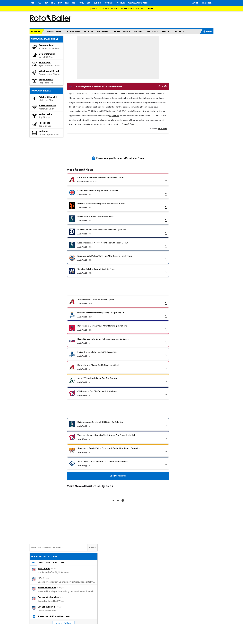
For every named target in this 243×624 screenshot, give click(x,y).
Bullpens (43, 131)
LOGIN (195, 3)
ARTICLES (88, 31)
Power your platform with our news (54, 616)
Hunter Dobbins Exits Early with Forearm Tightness (101, 229)
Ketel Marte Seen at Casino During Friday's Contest (101, 177)
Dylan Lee (114, 115)
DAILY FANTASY (103, 31)
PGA (60, 3)
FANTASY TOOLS (122, 31)
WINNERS (108, 3)
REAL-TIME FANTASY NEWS (44, 556)
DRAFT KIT (166, 31)
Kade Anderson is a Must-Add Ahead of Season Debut (102, 242)
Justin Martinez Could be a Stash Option (95, 299)
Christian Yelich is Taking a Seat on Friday (96, 269)
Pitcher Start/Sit (48, 97)
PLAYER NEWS (73, 31)
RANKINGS (138, 31)
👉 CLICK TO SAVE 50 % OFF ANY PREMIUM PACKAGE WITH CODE (121, 9)
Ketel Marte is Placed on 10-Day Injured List (98, 365)
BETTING (97, 3)
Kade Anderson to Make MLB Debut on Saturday (100, 422)
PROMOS (179, 31)
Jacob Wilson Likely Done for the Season (97, 378)
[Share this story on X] (162, 86)
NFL (32, 3)
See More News (118, 475)
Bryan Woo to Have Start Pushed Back (95, 216)
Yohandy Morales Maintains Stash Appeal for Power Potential (106, 435)
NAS (67, 3)
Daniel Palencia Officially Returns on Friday (97, 190)
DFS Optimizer (47, 53)
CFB (73, 3)
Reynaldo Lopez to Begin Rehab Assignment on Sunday (103, 338)
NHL (53, 3)
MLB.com (162, 128)
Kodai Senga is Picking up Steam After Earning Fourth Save (104, 255)
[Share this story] (159, 86)
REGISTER (207, 3)
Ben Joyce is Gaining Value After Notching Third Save (102, 325)
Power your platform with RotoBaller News (120, 157)
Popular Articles (41, 91)
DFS (88, 3)
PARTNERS (120, 3)
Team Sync (44, 62)
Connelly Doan (128, 124)
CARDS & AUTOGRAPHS (138, 3)
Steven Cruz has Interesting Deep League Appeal (100, 312)
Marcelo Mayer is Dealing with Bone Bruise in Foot (101, 203)
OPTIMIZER (152, 31)
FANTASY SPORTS (55, 31)
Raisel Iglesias (121, 93)
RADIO (209, 31)
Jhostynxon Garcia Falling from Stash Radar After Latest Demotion (108, 448)
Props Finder (46, 79)
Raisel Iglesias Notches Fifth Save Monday (99, 86)
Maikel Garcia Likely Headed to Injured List (97, 352)
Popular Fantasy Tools (44, 39)
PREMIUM (35, 31)
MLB (39, 3)
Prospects (44, 122)
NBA (46, 3)
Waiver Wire (45, 114)
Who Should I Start (49, 71)
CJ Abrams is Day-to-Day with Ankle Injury (97, 391)
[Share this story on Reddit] (165, 86)
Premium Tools (47, 45)
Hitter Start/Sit (47, 105)
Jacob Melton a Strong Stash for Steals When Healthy (102, 461)
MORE (81, 3)
